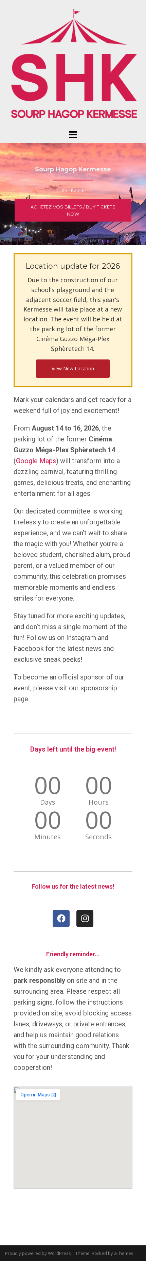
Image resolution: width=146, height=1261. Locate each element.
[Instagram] (84, 918)
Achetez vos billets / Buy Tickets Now (73, 210)
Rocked (99, 1253)
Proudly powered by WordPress (38, 1253)
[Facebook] (61, 918)
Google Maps (36, 461)
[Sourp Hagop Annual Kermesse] (73, 64)
